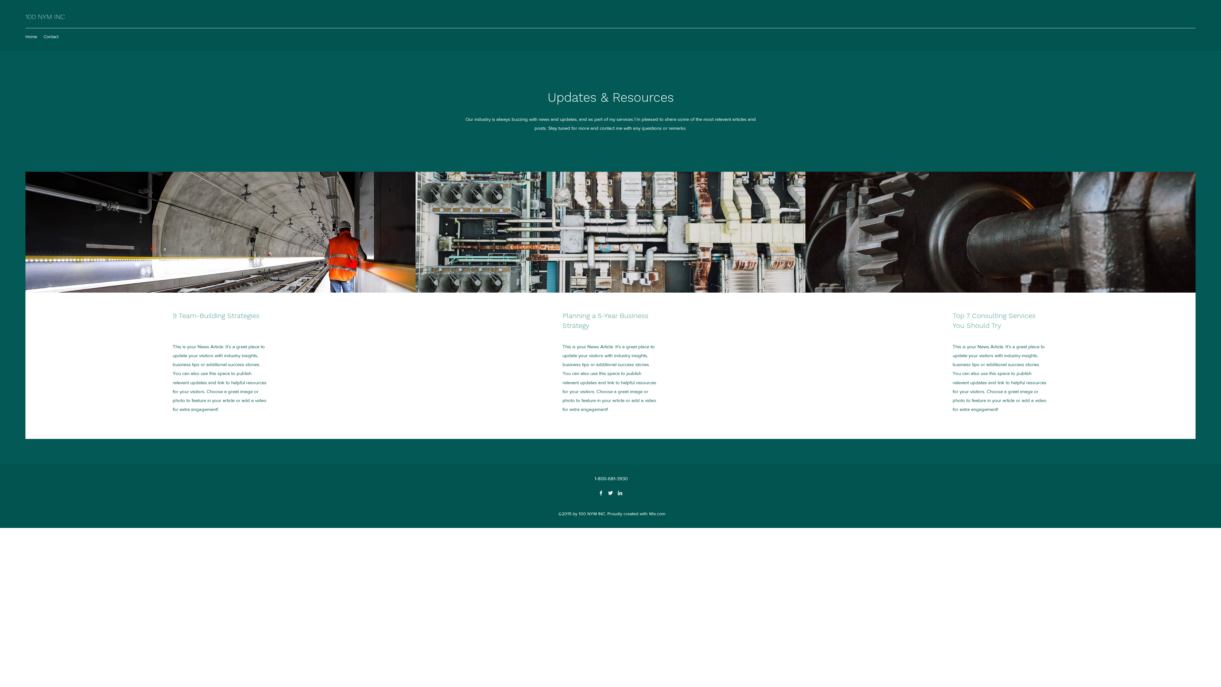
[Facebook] (601, 493)
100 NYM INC (45, 17)
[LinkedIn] (620, 493)
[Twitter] (610, 493)
